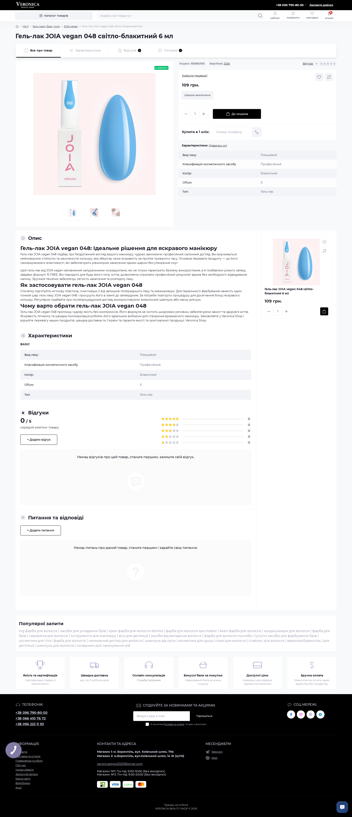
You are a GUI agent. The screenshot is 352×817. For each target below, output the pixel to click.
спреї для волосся (230, 641)
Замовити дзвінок (321, 5)
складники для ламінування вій (103, 646)
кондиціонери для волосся (287, 631)
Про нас (20, 765)
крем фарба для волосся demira (136, 631)
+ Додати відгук (39, 439)
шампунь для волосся (55, 646)
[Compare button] (329, 77)
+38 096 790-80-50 (31, 713)
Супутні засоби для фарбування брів (285, 636)
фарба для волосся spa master (191, 631)
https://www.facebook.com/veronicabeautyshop (291, 714)
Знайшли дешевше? (195, 75)
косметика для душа (195, 641)
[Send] (257, 132)
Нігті (26, 26)
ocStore (183, 804)
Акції (18, 787)
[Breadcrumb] (17, 26)
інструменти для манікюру (93, 636)
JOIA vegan (71, 26)
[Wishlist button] (319, 77)
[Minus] (186, 114)
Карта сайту (23, 778)
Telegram (217, 751)
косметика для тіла (35, 641)
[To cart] (324, 311)
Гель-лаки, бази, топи (46, 26)
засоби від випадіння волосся (176, 636)
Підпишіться (204, 716)
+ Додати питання (40, 530)
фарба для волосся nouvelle (228, 636)
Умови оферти (24, 769)
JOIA (227, 63)
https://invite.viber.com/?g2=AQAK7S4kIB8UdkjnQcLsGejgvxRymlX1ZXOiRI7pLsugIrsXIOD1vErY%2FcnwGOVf (311, 714)
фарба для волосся (70, 641)
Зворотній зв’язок (26, 774)
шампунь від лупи (160, 641)
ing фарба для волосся (38, 631)
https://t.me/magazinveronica (320, 714)
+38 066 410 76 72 (30, 718)
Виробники (22, 783)
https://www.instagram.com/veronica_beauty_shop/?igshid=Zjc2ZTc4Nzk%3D (301, 714)
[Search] (260, 16)
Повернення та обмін (29, 760)
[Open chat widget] (342, 807)
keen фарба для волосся (240, 631)
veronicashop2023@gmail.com (120, 764)
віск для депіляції (133, 636)
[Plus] (204, 114)
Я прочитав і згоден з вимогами (178, 724)
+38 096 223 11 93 (29, 724)
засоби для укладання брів (83, 631)
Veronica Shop (196, 320)
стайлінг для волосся (267, 641)
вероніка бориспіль (304, 641)
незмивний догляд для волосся (115, 641)
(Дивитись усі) (218, 145)
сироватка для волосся (48, 636)
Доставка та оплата (173, 724)
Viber (214, 757)
